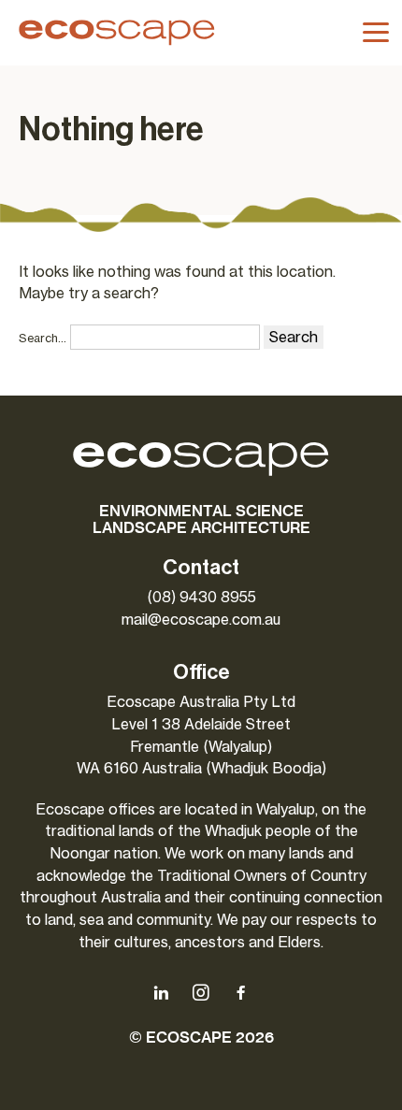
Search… (42, 338)
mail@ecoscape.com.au (201, 619)
